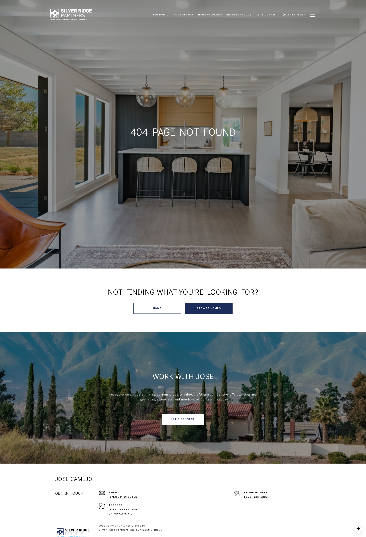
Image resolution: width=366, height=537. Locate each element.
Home (157, 308)
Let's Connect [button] (183, 419)
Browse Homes (209, 308)
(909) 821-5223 (256, 496)
